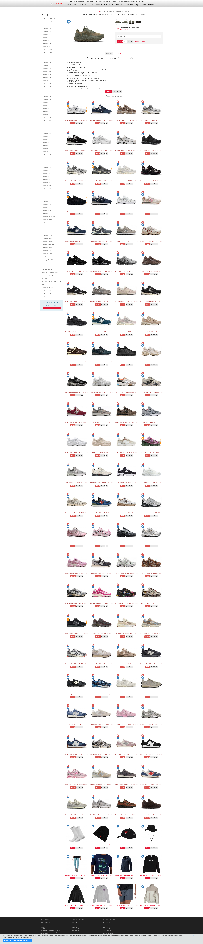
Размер (119, 34)
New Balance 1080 (46, 34)
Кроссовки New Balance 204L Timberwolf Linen (127, 694)
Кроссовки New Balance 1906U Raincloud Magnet (78, 603)
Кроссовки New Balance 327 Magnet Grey (126, 784)
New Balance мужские (47, 287)
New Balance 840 (46, 167)
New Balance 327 (46, 74)
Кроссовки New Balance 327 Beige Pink (126, 452)
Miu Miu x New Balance (48, 22)
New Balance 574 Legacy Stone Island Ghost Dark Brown (155, 814)
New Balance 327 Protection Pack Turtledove (152, 694)
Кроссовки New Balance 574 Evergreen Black (77, 150)
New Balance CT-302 (47, 213)
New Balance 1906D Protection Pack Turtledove (102, 482)
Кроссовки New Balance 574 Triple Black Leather (128, 362)
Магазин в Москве (97, 4)
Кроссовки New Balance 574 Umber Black (126, 422)
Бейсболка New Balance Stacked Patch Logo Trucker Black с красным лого (135, 845)
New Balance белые (47, 235)
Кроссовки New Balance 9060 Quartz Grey (126, 181)
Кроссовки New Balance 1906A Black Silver (101, 271)
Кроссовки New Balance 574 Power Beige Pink (152, 211)
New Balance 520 (46, 105)
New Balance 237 (46, 68)
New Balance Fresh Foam (48, 216)
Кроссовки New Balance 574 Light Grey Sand (77, 814)
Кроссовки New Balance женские (50, 272)
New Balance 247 (46, 71)
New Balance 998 (46, 207)
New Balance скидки (47, 247)
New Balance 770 (46, 161)
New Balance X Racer (47, 229)
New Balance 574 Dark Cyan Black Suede (101, 362)
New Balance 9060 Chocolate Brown (151, 271)
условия (4, 937)
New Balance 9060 (46, 182)
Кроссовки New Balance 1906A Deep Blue (101, 694)
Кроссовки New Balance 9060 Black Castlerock (77, 392)
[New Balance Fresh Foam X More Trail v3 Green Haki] (89, 34)
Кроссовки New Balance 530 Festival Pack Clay (152, 241)
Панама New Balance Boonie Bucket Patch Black (153, 845)
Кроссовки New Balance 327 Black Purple (151, 664)
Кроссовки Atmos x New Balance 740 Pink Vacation (78, 784)
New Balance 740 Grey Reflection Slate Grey (101, 814)
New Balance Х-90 (46, 250)
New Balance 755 (46, 158)
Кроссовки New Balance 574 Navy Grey (101, 331)
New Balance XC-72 (47, 232)
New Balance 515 (46, 102)
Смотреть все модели (125, 29)
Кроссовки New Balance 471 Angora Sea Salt (102, 724)
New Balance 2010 (46, 62)
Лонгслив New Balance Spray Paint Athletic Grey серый (105, 905)
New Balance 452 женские (49, 90)
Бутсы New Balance (47, 266)
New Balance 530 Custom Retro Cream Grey (151, 392)
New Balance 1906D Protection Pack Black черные (153, 301)
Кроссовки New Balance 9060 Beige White (151, 362)
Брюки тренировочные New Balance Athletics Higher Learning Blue (83, 875)
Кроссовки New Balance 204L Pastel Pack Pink (127, 724)
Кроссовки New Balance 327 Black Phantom (77, 633)
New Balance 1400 (46, 40)
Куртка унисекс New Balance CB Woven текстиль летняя (155, 905)
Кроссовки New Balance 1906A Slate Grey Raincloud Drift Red (81, 664)
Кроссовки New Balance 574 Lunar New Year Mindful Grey (105, 784)
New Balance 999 (46, 210)
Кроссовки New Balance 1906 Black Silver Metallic (153, 513)
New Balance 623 (46, 139)
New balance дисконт (47, 297)
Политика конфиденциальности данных (50, 932)
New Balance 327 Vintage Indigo (76, 724)
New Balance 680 (46, 151)
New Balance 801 (46, 164)
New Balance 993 (46, 192)
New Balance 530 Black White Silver (126, 482)
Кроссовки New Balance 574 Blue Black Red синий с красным (106, 513)
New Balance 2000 (46, 56)
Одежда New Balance (47, 275)
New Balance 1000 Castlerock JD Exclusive (126, 543)
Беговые (44, 263)
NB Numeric (45, 25)
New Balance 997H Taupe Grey (101, 422)
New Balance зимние (47, 241)
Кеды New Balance (47, 269)
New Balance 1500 (46, 294)
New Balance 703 (46, 155)
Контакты (42, 927)
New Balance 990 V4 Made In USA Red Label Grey (153, 422)
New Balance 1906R (47, 53)
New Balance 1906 (46, 46)
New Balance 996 (46, 198)
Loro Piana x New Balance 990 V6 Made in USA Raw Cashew (131, 633)
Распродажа (45, 278)
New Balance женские (47, 238)
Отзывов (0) (118, 53)
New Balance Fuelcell (47, 219)
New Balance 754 (75, 927)
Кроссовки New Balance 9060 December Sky (127, 331)
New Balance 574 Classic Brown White (77, 362)
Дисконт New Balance (45, 922)
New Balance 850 (46, 170)
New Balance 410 (46, 80)
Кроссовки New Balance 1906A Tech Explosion (102, 754)
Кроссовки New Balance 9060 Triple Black (76, 271)
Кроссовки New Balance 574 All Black (77, 211)
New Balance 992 (46, 189)
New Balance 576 (46, 127)
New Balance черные (47, 253)
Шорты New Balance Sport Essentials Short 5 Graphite (129, 905)
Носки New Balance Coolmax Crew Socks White (77, 845)
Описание (109, 53)
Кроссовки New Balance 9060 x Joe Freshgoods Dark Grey (105, 181)
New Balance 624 (46, 142)
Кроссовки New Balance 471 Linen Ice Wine (126, 754)
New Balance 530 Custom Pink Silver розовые (102, 543)
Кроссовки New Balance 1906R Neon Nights (127, 603)
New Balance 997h (46, 201)
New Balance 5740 (46, 121)
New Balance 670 (46, 148)
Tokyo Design (45, 257)
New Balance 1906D (47, 49)
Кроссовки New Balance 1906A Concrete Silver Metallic (154, 724)
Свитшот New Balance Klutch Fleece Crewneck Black (154, 875)
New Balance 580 (46, 133)
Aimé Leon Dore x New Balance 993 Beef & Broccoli (128, 814)
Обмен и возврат (110, 4)
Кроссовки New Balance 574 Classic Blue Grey (77, 241)
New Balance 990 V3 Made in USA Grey (76, 482)
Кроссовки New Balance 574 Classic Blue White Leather (105, 241)
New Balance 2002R (47, 59)
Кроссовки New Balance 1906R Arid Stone (76, 513)
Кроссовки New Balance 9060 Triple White (101, 392)
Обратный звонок (52, 308)
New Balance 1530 (46, 43)
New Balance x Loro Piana (48, 226)
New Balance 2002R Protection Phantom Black (152, 150)
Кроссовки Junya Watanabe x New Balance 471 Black (79, 694)
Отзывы (132, 4)
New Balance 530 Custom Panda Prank (151, 603)
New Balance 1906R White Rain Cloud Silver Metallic (154, 543)
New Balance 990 (46, 291)
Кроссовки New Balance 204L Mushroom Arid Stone (129, 664)
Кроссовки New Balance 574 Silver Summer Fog (128, 241)
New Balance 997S (46, 204)
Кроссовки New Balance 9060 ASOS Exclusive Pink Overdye (81, 573)
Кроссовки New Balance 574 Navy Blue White (102, 120)
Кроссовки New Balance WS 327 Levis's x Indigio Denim (80, 754)
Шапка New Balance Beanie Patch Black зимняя (103, 845)
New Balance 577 (46, 130)
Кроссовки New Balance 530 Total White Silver (77, 452)
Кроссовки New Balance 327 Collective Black (152, 754)
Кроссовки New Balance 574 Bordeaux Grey (77, 422)
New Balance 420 (46, 87)
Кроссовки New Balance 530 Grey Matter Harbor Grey (129, 150)
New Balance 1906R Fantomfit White (151, 482)
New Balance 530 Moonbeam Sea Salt (101, 452)
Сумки (43, 284)
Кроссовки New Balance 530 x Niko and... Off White (129, 513)
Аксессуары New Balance (48, 260)
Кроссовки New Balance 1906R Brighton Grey (127, 271)
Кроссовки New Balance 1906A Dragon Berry (152, 181)
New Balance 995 (46, 195)
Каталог (42, 925)
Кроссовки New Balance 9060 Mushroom (126, 120)
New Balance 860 (46, 173)
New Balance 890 (46, 179)
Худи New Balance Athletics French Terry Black (77, 905)
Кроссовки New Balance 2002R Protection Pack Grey (79, 181)
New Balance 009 (46, 28)
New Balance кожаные (48, 244)
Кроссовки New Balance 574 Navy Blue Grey (102, 211)
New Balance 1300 (46, 37)
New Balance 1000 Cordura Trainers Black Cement (78, 331)
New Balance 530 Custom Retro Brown (151, 573)
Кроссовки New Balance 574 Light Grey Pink (127, 301)
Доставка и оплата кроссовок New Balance (50, 930)
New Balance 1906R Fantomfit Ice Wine (76, 543)
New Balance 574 (46, 117)
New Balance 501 (46, 99)
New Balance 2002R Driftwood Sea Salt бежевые (153, 331)
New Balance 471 (46, 93)
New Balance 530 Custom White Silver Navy (126, 573)
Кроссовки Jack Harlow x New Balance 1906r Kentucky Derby (156, 452)
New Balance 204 (46, 65)
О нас (89, 4)
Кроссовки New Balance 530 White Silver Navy (77, 120)
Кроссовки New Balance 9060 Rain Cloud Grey (152, 120)
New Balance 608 (46, 136)
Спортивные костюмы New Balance (51, 281)
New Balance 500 (46, 96)
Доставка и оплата (82, 4)
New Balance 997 (75, 930)
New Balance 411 (46, 83)
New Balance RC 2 (46, 223)
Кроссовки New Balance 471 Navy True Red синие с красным (156, 784)
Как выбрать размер (123, 4)
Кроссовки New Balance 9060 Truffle (101, 633)
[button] (137, 4)
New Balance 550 (46, 111)
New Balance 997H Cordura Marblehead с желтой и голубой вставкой (134, 392)
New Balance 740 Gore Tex (49, 19)
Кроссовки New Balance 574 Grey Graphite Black (103, 573)
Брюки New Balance (107, 932)
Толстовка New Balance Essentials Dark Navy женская (129, 875)
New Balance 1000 (46, 31)
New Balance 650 (46, 145)
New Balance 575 (46, 124)
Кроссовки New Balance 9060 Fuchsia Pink (101, 603)
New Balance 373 (46, 77)
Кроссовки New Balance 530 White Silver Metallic (128, 211)
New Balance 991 (46, 185)
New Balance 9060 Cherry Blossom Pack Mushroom (153, 633)
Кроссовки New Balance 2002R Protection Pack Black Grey (80, 301)
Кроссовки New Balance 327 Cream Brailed (101, 664)
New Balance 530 (46, 108)
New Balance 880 (46, 176)
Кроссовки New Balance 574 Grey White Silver (102, 301)
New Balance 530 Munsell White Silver (101, 150)
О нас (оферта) (43, 929)
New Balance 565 (46, 114)
